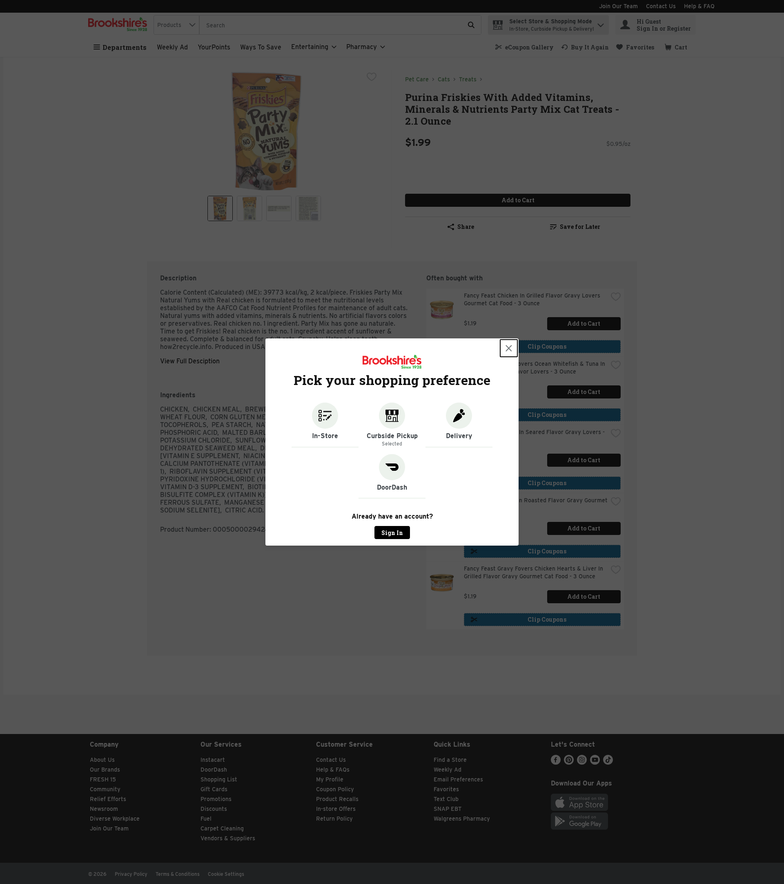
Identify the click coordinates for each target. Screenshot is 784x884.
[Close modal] (509, 348)
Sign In (392, 533)
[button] (325, 425)
